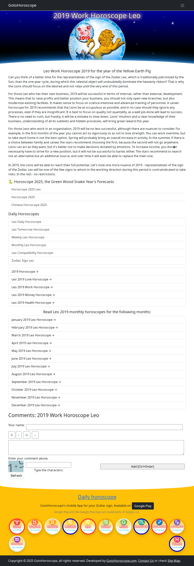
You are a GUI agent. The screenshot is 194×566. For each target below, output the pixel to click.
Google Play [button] (142, 506)
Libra (124, 526)
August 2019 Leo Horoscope (32, 374)
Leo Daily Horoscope (26, 222)
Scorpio (141, 526)
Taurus (35, 526)
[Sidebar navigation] (182, 5)
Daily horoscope (97, 497)
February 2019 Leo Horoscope (33, 327)
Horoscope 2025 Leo (26, 189)
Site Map (174, 561)
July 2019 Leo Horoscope (29, 366)
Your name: (16, 425)
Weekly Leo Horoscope (28, 237)
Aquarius (17, 544)
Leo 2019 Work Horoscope (30, 287)
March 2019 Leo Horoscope (31, 335)
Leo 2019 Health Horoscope (31, 303)
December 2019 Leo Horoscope (34, 405)
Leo (88, 526)
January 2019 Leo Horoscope (32, 320)
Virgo (106, 526)
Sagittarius (159, 526)
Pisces (177, 544)
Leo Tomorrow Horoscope (30, 229)
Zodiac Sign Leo (23, 260)
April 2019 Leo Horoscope (30, 343)
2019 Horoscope (23, 271)
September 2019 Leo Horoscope (35, 382)
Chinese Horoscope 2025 (29, 205)
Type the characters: (48, 470)
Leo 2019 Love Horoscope (30, 279)
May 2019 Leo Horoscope (30, 351)
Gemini (52, 526)
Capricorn (177, 526)
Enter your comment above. (28, 458)
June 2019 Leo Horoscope (30, 358)
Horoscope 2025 (23, 197)
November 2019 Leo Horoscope (34, 397)
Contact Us (146, 561)
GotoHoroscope (22, 5)
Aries (17, 526)
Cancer (70, 526)
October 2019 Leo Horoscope (33, 390)
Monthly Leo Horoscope (29, 245)
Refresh (16, 476)
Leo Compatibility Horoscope (32, 253)
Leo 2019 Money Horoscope (32, 295)
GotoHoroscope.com (121, 561)
